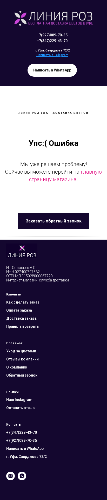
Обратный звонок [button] (21, 375)
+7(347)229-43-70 (52, 41)
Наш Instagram (19, 400)
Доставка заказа (21, 318)
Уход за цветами (21, 351)
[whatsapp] (22, 479)
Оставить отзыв (20, 408)
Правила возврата (22, 326)
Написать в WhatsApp (25, 448)
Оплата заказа (19, 310)
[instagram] (10, 479)
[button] (54, 221)
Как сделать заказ (22, 302)
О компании (16, 367)
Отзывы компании (22, 359)
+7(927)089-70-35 (52, 35)
